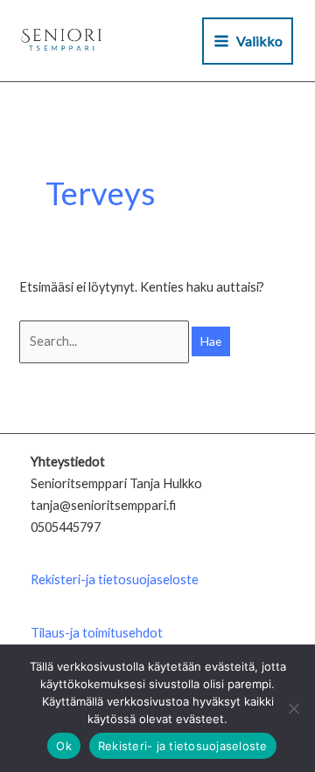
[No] (293, 708)
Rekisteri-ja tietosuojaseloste (115, 579)
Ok (64, 746)
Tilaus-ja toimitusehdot (97, 632)
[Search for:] (105, 341)
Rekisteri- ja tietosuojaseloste (183, 746)
